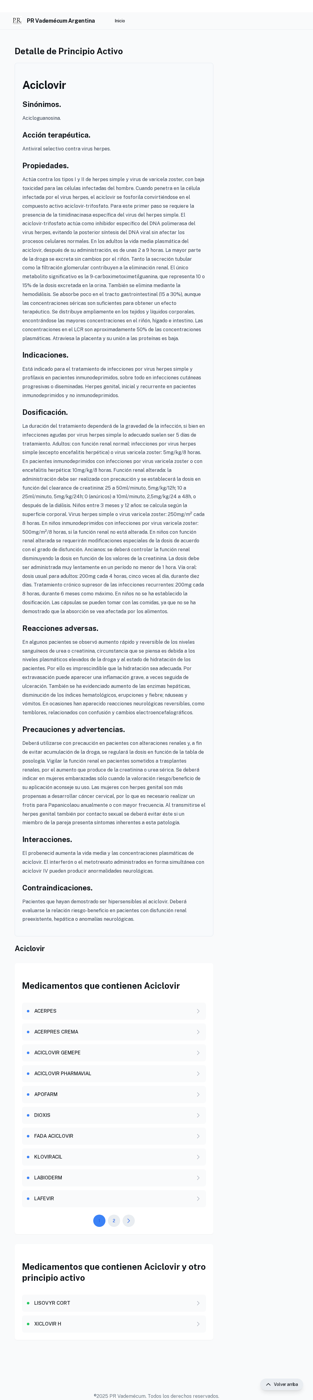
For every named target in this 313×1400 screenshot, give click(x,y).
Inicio (120, 20)
